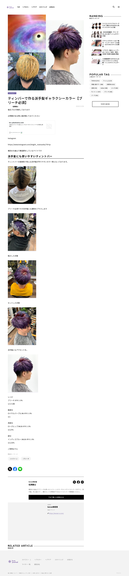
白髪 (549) (94, 88)
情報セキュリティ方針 (24, 573)
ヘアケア (34, 7)
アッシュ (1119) (107, 81)
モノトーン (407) (95, 92)
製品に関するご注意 (46, 573)
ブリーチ (26, 459)
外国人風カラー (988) (97, 84)
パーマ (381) (94, 95)
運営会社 (37, 564)
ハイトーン (13, 459)
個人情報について (12, 573)
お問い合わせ (35, 573)
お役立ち (52, 7)
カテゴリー (25, 560)
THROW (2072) (95, 81)
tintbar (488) (104, 88)
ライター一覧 (26, 564)
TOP (18, 7)
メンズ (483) (114, 88)
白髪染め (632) (111, 84)
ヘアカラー (25, 7)
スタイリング (43, 7)
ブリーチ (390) (108, 92)
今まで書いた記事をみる (56, 497)
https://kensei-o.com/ (56, 513)
